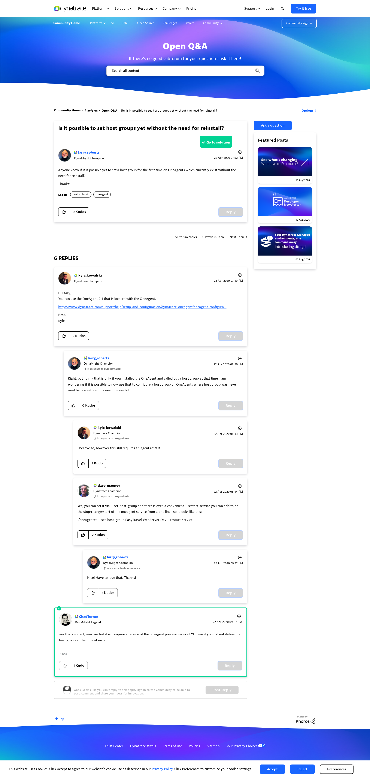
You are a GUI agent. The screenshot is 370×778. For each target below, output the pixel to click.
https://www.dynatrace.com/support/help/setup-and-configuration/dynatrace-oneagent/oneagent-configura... (142, 307)
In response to (104, 369)
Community (211, 23)
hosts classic (81, 194)
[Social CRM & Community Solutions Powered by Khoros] (305, 720)
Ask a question (273, 125)
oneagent (102, 194)
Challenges (170, 23)
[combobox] (185, 71)
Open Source (145, 23)
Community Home (66, 23)
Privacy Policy (162, 769)
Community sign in (299, 23)
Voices (190, 23)
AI (112, 23)
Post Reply (222, 690)
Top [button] (61, 719)
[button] (272, 769)
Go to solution (218, 142)
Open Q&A (109, 110)
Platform (96, 23)
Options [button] (307, 110)
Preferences (336, 769)
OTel (125, 23)
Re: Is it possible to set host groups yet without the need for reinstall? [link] (169, 110)
